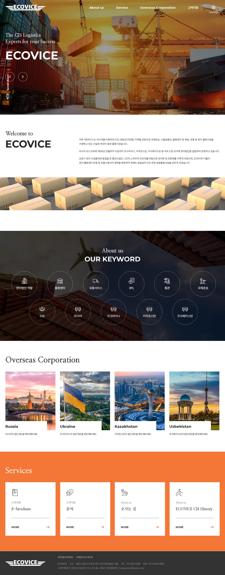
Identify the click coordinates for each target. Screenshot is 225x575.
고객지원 (193, 7)
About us (96, 7)
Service (122, 7)
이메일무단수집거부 (84, 557)
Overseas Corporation (158, 7)
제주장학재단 (25, 7)
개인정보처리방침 (65, 557)
